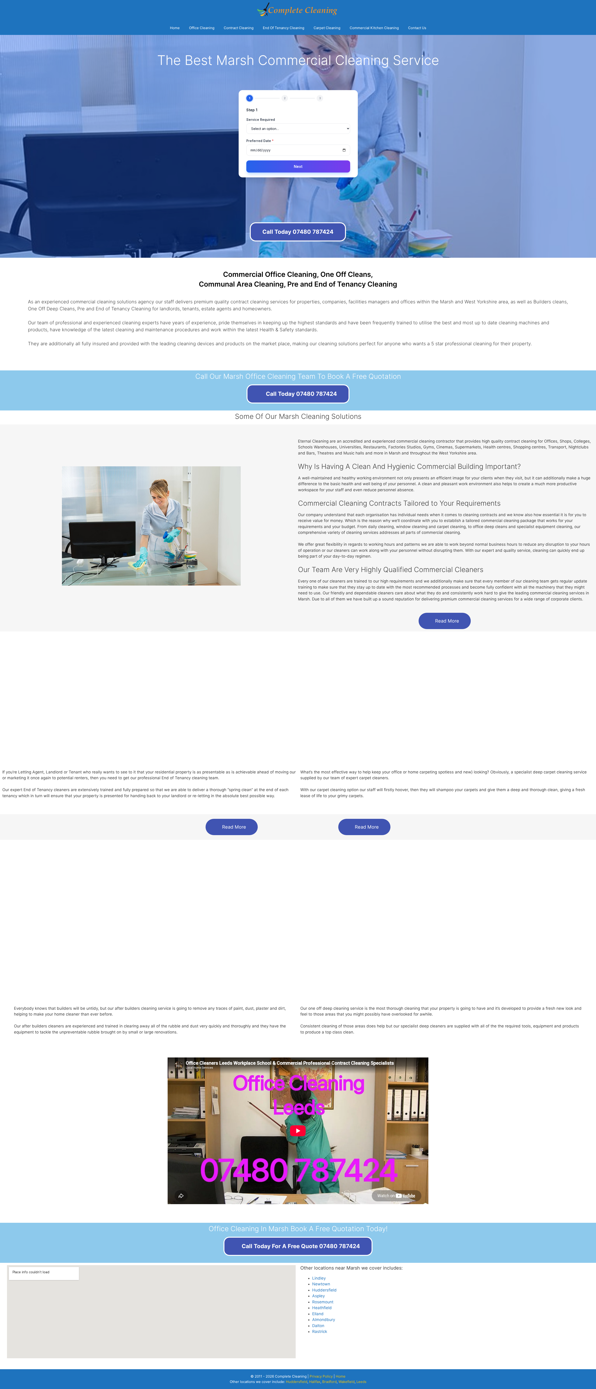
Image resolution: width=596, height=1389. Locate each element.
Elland (318, 1313)
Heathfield (322, 1307)
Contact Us (417, 28)
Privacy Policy (321, 1376)
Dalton (318, 1325)
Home (175, 28)
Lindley (319, 1278)
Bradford (329, 1381)
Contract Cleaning (239, 28)
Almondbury (323, 1319)
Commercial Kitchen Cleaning (374, 28)
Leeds (361, 1381)
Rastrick (319, 1331)
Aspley (318, 1296)
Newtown (321, 1284)
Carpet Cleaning (327, 28)
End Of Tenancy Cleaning (283, 28)
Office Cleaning (201, 28)
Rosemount (322, 1302)
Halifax (314, 1381)
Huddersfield (324, 1290)
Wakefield (347, 1381)
